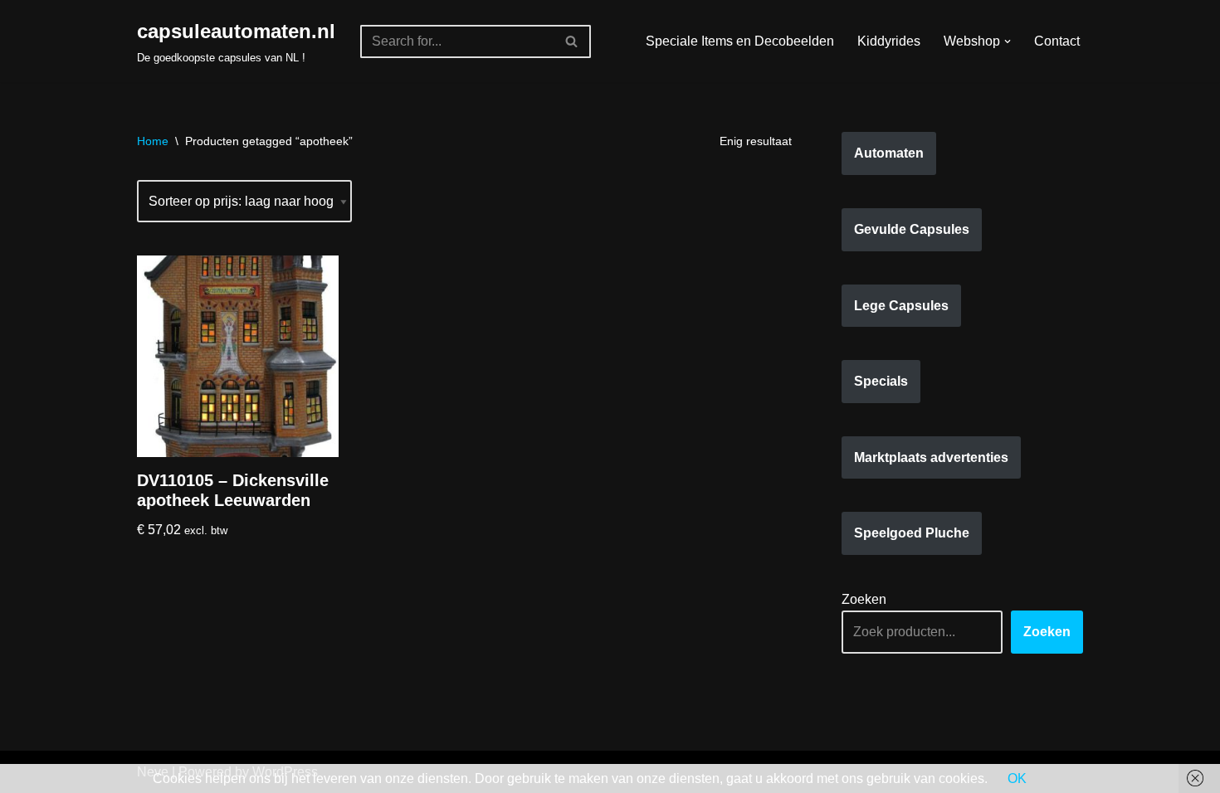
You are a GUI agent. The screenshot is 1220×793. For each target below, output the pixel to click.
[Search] (572, 41)
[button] (1007, 41)
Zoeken (864, 599)
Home (152, 141)
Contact (1057, 41)
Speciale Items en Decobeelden (740, 41)
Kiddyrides (888, 41)
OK (1017, 778)
